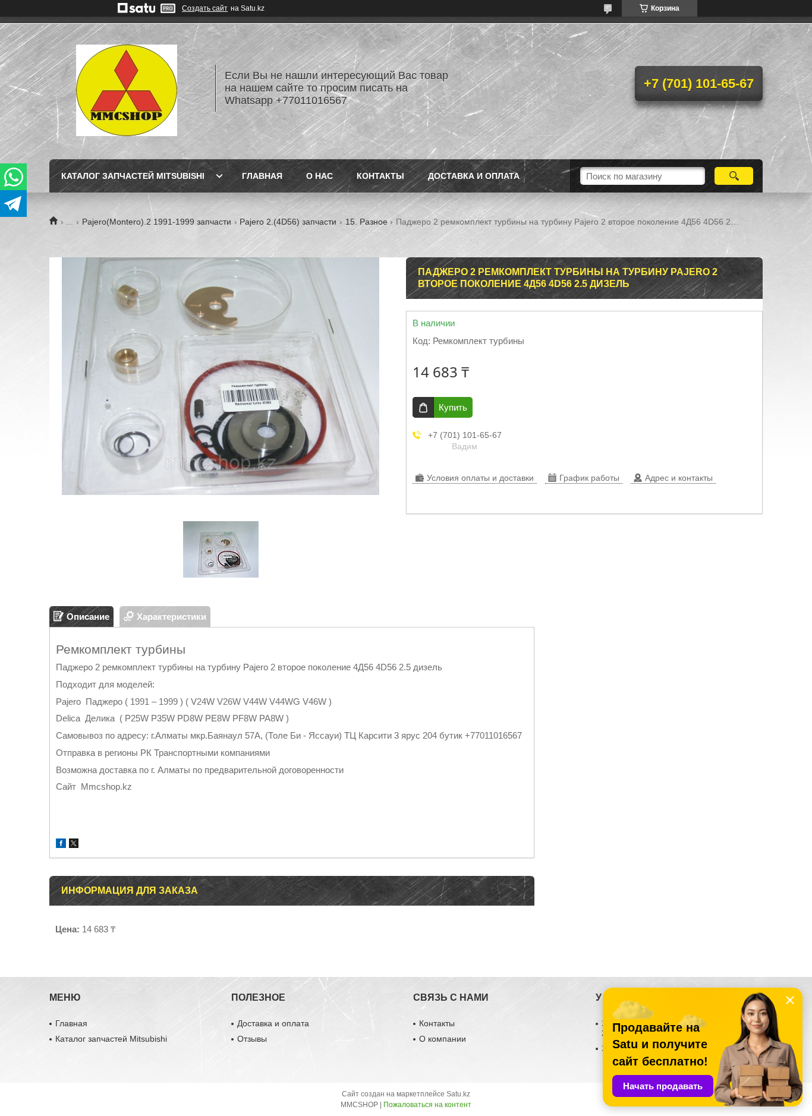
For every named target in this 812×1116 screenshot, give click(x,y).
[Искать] (734, 176)
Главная (262, 176)
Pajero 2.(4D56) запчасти (288, 221)
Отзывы (252, 1039)
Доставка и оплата (474, 176)
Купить (453, 407)
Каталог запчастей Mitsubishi (132, 176)
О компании (442, 1039)
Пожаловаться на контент (427, 1105)
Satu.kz (458, 1094)
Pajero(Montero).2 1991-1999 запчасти (156, 221)
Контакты (380, 176)
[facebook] (61, 845)
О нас (319, 176)
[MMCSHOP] (126, 88)
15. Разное (366, 221)
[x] (73, 845)
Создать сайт (205, 8)
